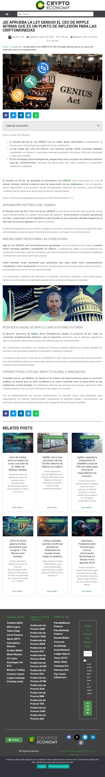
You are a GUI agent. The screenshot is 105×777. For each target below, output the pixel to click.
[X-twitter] (77, 737)
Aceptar (41, 766)
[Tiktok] (81, 742)
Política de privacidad (58, 766)
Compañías (15, 46)
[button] (7, 14)
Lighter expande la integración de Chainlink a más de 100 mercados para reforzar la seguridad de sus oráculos (87, 466)
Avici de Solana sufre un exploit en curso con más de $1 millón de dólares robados (18, 463)
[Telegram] (85, 737)
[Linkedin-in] (93, 737)
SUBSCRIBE (87, 708)
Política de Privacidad (69, 751)
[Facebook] (69, 737)
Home (6, 46)
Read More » (18, 508)
